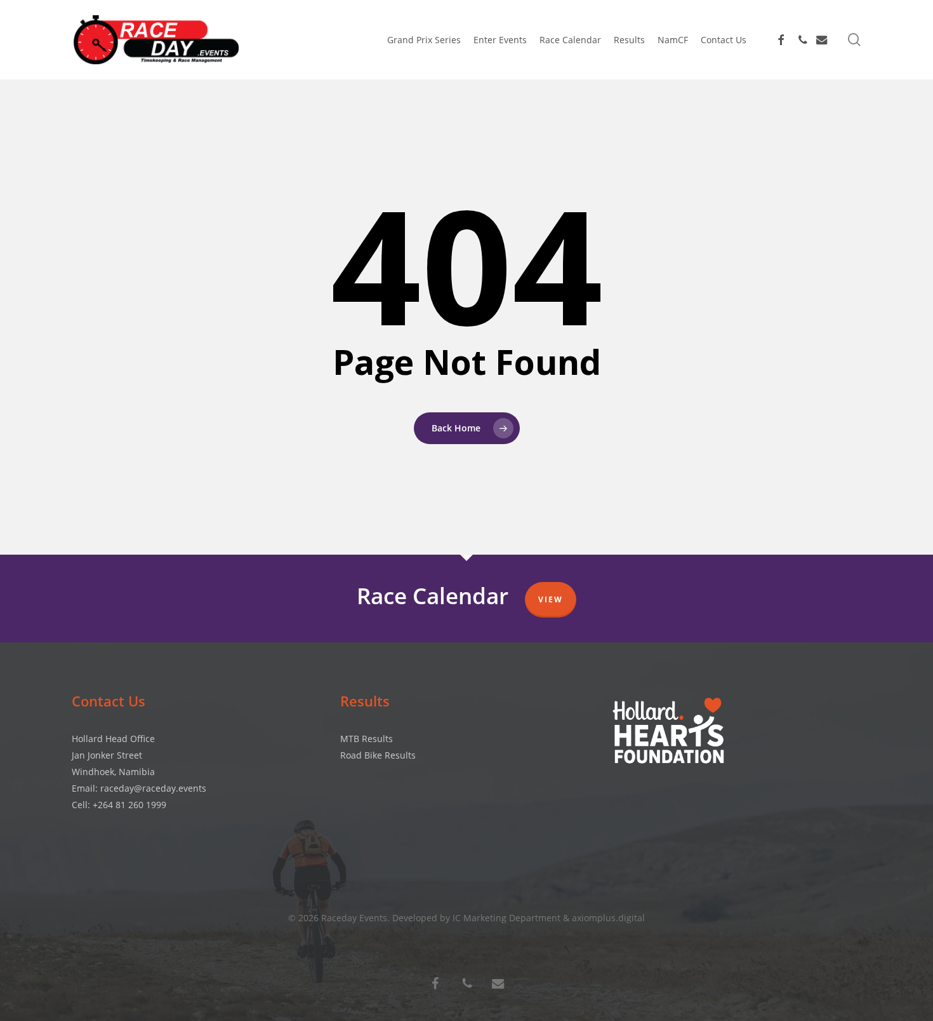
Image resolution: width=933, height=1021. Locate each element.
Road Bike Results (378, 755)
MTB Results (366, 739)
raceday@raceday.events (153, 788)
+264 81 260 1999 (129, 805)
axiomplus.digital (608, 918)
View (550, 599)
